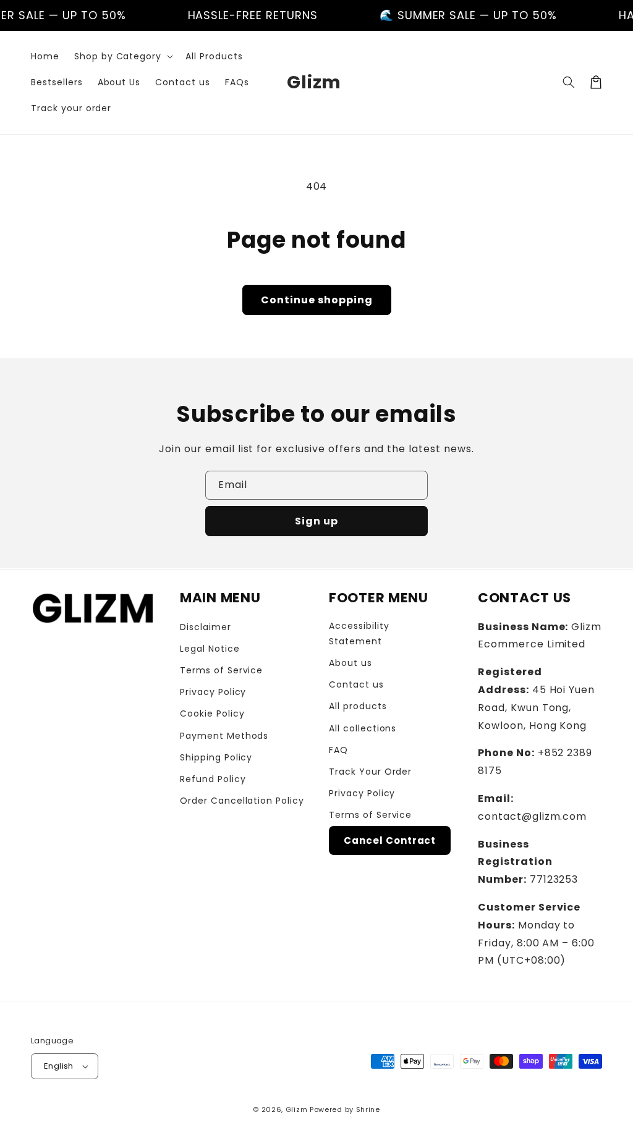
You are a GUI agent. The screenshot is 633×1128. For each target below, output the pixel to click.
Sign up (316, 521)
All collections (362, 728)
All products (358, 706)
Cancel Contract (390, 840)
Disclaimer (205, 627)
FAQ (338, 750)
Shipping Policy (216, 757)
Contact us (356, 684)
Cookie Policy (212, 713)
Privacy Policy (213, 692)
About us (350, 663)
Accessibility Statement (359, 633)
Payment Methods (224, 736)
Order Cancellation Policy (242, 800)
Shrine (368, 1109)
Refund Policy (212, 779)
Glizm (297, 1109)
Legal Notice (210, 648)
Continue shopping (317, 300)
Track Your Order (370, 771)
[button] (122, 56)
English (59, 1066)
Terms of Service (221, 670)
